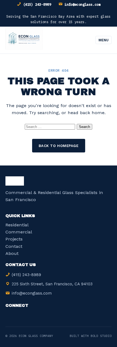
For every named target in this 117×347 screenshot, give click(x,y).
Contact (13, 246)
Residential (17, 224)
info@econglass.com (82, 4)
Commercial (18, 232)
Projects (14, 239)
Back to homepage (58, 146)
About (12, 253)
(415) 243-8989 (37, 4)
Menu (103, 40)
